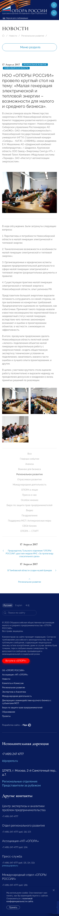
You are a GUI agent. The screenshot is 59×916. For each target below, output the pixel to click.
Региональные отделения (19, 781)
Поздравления (29, 515)
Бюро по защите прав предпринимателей (29, 505)
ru (54, 13)
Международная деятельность (29, 484)
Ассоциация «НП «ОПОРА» (15, 675)
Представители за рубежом (21, 785)
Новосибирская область (16, 68)
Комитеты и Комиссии (12, 683)
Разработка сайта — (15, 725)
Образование (8, 712)
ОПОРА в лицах (29, 489)
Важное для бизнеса (29, 469)
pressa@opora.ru (10, 865)
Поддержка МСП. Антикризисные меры (29, 520)
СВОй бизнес (29, 525)
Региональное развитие (32, 36)
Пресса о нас (29, 495)
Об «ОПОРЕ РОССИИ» (13, 670)
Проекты (6, 716)
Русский (8, 605)
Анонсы (29, 464)
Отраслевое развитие (29, 479)
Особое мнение (29, 500)
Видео (29, 510)
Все (29, 453)
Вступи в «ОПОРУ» (15, 660)
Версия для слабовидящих (17, 18)
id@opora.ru (10, 761)
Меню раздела (30, 47)
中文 (28, 605)
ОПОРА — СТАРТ (29, 531)
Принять (13, 907)
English (18, 605)
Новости (13, 36)
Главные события (29, 458)
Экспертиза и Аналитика (14, 692)
